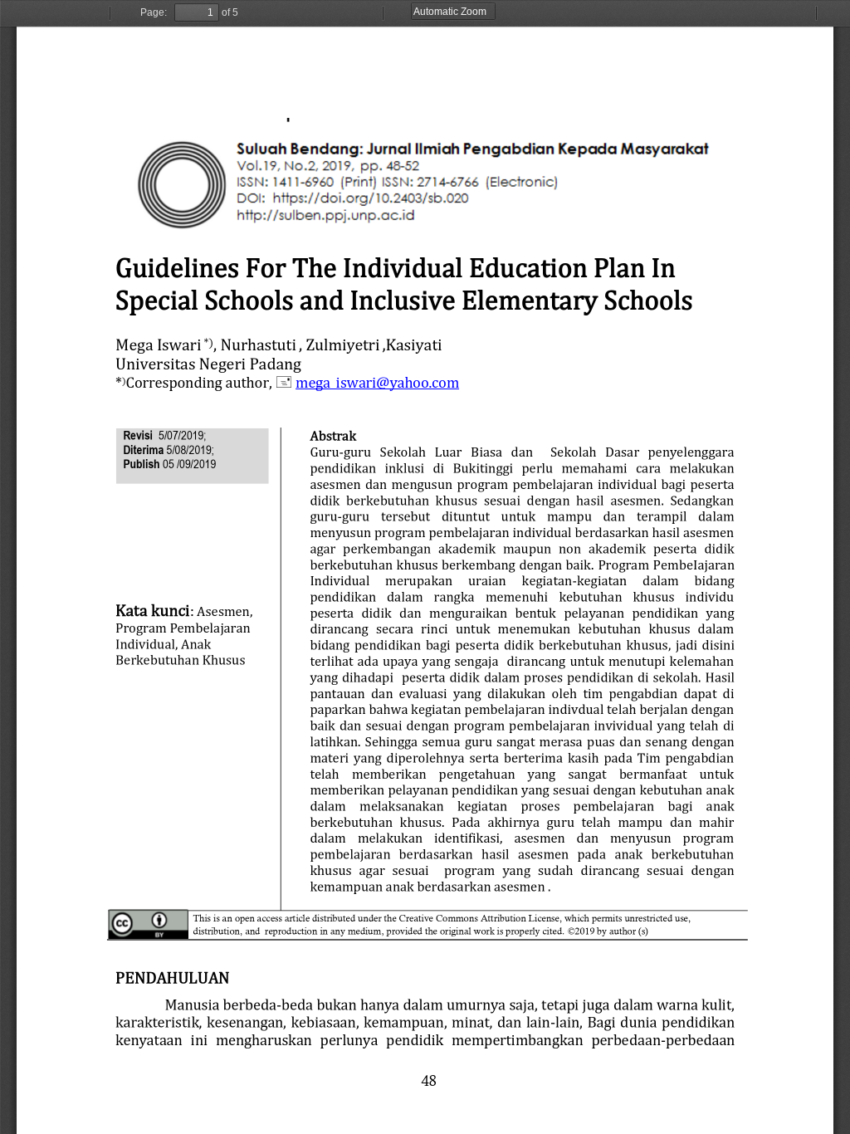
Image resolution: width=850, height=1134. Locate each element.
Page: (153, 12)
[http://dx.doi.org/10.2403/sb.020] (340, 179)
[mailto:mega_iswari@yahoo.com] (377, 381)
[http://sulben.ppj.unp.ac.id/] (301, 196)
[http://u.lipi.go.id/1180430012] (283, 162)
